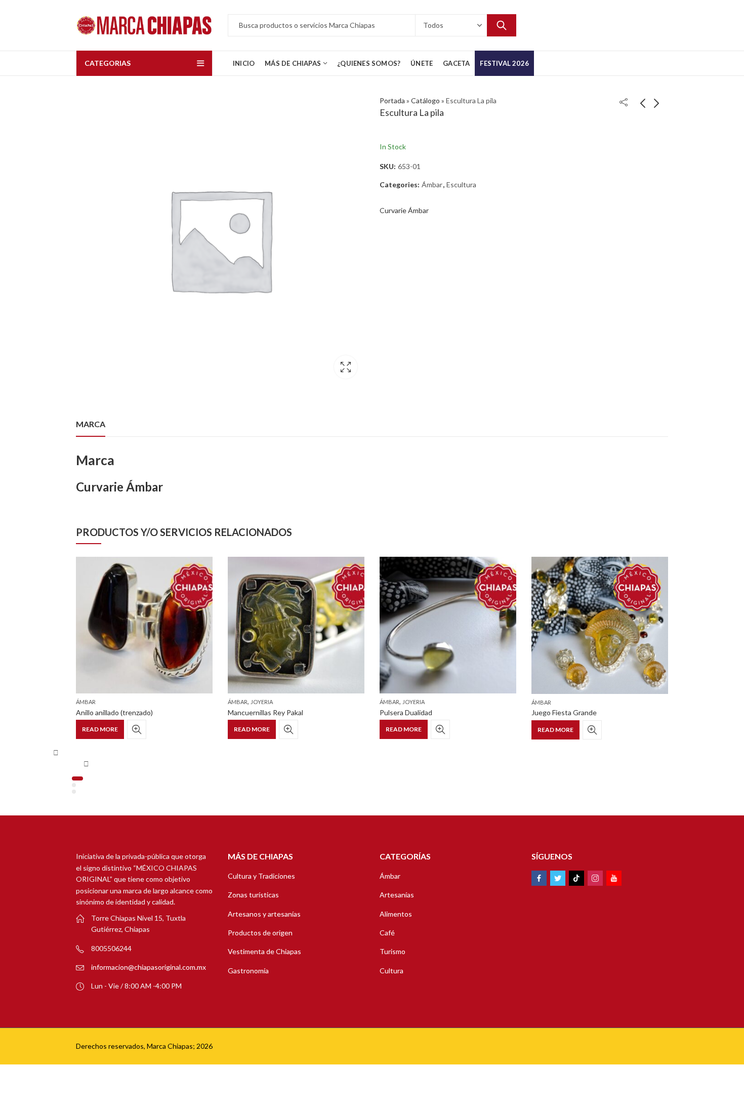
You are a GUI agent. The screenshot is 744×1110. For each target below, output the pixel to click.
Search (501, 25)
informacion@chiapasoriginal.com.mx (148, 967)
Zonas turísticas (253, 894)
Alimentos (396, 914)
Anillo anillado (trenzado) (114, 712)
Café (387, 932)
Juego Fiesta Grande (564, 712)
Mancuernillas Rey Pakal (265, 712)
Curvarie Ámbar (404, 210)
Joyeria (262, 701)
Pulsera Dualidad (406, 712)
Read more (100, 729)
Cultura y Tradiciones (261, 876)
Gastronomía (248, 970)
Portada (392, 100)
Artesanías (397, 894)
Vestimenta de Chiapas (264, 951)
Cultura (391, 970)
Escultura (461, 184)
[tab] (90, 424)
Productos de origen (260, 932)
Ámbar (432, 184)
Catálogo (425, 100)
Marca (90, 424)
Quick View (136, 729)
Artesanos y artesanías (264, 914)
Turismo (392, 951)
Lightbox (345, 367)
